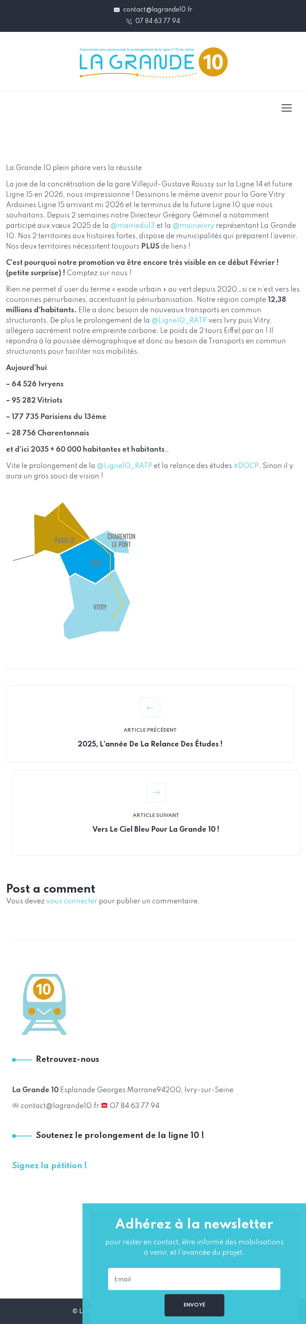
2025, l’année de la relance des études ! (150, 744)
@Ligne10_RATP (179, 320)
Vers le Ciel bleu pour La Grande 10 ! (156, 829)
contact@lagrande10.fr (157, 10)
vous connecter (71, 901)
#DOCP (246, 466)
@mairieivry (193, 225)
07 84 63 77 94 (157, 21)
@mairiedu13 (132, 225)
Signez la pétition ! (49, 1166)
